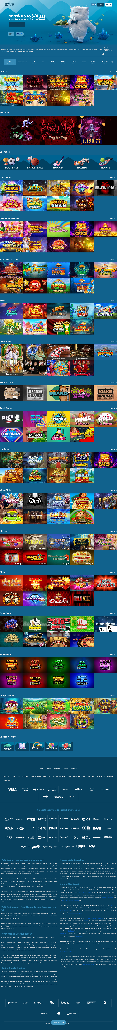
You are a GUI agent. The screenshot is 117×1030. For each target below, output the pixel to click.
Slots (84, 62)
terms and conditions (20, 776)
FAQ (93, 776)
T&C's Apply (4, 51)
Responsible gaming (63, 776)
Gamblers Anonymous (107, 898)
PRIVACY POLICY (48, 776)
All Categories (10, 62)
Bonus (99, 776)
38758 (112, 905)
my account (74, 768)
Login (100, 5)
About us (6, 776)
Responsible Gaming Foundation (70, 900)
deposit (49, 768)
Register (109, 5)
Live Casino (52, 62)
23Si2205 (86, 921)
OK (63, 1022)
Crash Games (63, 62)
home (41, 768)
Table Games (93, 62)
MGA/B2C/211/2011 (107, 895)
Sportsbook (22, 62)
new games (34, 62)
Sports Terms (36, 776)
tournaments (109, 776)
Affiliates (6, 780)
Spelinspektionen (103, 944)
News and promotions (81, 776)
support (66, 768)
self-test (88, 926)
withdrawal (57, 768)
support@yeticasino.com (85, 893)
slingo (43, 62)
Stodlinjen (71, 931)
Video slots (74, 62)
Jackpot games (105, 62)
